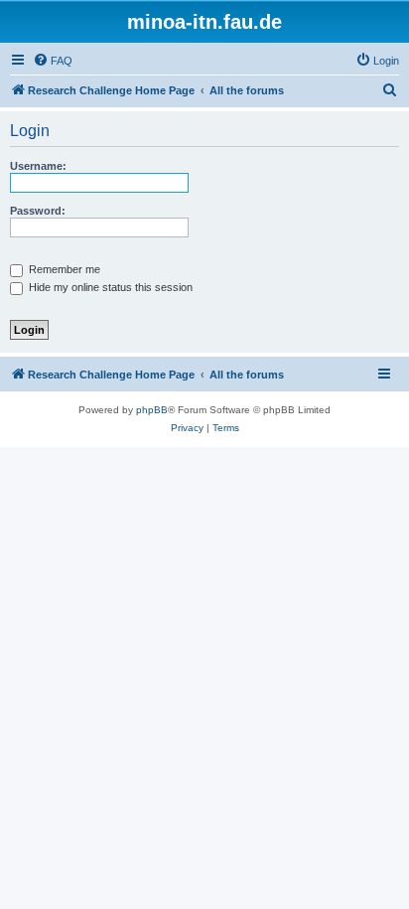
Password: (38, 211)
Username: (38, 166)
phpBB (152, 409)
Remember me (63, 269)
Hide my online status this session (109, 287)
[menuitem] (52, 61)
